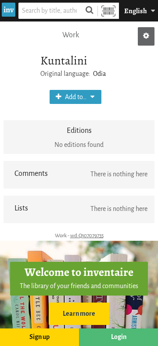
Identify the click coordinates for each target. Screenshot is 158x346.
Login (118, 337)
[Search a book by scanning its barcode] (108, 11)
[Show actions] (146, 36)
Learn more (79, 314)
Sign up (39, 337)
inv (9, 9)
